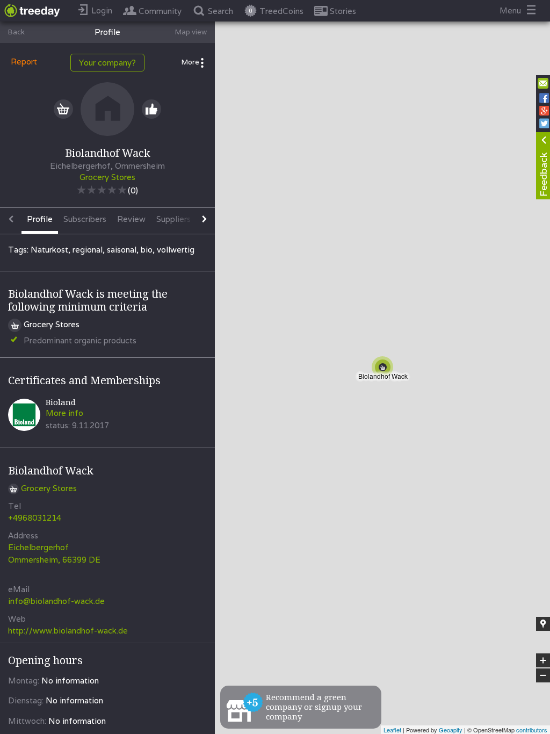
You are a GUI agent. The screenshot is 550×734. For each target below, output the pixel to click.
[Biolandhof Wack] (384, 369)
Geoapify (450, 729)
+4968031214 (34, 518)
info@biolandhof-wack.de (56, 601)
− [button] (543, 675)
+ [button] (543, 660)
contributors (531, 729)
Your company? (107, 62)
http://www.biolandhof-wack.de (68, 630)
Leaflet (392, 729)
